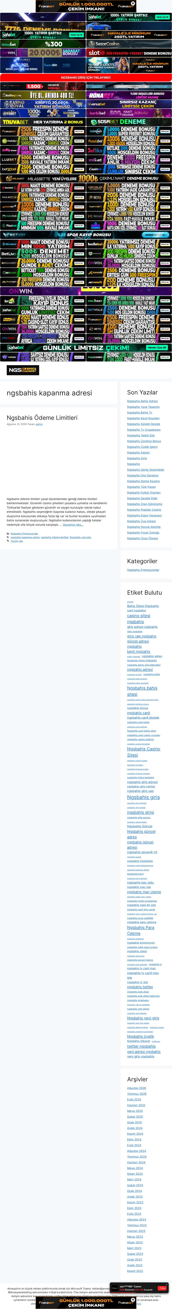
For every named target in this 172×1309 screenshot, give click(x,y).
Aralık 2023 (135, 1196)
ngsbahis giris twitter (141, 786)
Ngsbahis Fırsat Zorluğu (143, 532)
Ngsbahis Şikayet (138, 1041)
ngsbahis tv (155, 964)
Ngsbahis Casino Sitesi (143, 752)
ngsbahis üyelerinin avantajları (140, 1032)
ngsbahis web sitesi (138, 991)
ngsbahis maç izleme (144, 892)
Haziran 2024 (136, 1162)
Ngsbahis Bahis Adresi (142, 401)
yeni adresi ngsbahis (144, 1051)
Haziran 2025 (136, 1105)
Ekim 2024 (134, 1139)
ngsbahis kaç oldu (140, 882)
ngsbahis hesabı (134, 857)
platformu (156, 1041)
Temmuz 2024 (137, 1156)
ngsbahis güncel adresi (140, 844)
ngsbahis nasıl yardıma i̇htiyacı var (142, 914)
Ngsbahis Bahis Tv (139, 412)
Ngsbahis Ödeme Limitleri (42, 417)
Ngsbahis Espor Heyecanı (144, 515)
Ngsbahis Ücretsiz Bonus (144, 441)
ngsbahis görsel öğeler (137, 822)
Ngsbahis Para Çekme (140, 930)
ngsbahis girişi (140, 812)
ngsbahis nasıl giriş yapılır (141, 909)
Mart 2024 (134, 1179)
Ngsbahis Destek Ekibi (142, 498)
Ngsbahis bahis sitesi (142, 691)
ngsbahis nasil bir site (141, 905)
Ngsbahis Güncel (139, 826)
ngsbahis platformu (135, 939)
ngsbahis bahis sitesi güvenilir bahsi (143, 700)
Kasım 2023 (135, 1202)
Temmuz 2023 (137, 1225)
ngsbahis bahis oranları (137, 679)
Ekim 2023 (134, 1208)
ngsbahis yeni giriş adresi (138, 1023)
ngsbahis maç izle (139, 887)
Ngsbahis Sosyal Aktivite (144, 527)
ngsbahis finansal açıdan (137, 769)
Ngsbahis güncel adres (141, 834)
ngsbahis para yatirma (141, 922)
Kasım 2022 (135, 1271)
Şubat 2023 (135, 1254)
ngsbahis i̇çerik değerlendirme (140, 865)
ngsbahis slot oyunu (135, 956)
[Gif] (86, 178)
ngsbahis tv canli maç (141, 968)
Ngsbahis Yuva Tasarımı (143, 407)
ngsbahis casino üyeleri (137, 761)
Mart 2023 (134, 1248)
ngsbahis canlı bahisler (137, 727)
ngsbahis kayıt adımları (137, 878)
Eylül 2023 (134, 1214)
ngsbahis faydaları (135, 765)
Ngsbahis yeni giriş (80, 537)
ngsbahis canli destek (143, 718)
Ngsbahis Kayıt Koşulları (143, 418)
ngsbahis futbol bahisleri (140, 777)
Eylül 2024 (134, 1145)
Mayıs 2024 (135, 1168)
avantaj (130, 602)
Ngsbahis (133, 464)
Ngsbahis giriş (143, 797)
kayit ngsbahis (138, 651)
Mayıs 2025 (135, 1111)
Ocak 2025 (134, 1122)
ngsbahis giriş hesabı (136, 807)
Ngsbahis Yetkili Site (141, 435)
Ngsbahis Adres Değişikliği (142, 660)
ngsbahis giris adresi (142, 782)
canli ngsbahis (136, 610)
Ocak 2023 (134, 1259)
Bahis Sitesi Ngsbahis (143, 606)
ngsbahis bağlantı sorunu (138, 704)
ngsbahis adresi (140, 669)
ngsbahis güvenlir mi (142, 852)
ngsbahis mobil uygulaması (142, 900)
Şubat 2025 (135, 1116)
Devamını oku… (73, 524)
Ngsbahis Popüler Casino (144, 509)
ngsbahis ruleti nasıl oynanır (142, 947)
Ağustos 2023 (136, 1219)
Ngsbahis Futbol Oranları (144, 492)
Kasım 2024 (135, 1133)
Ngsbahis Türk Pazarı (141, 487)
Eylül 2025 (134, 1099)
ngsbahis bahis (151, 674)
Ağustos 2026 (136, 1088)
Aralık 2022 (134, 1265)
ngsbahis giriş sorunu (138, 817)
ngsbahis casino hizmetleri (138, 744)
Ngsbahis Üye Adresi (141, 521)
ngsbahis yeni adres (138, 1008)
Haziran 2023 (136, 1231)
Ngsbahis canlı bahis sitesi (141, 730)
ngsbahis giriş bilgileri (136, 803)
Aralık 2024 (135, 1128)
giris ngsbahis (134, 631)
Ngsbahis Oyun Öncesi (142, 538)
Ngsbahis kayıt (135, 873)
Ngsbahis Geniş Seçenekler (145, 469)
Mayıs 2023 (135, 1236)
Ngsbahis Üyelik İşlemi (142, 447)
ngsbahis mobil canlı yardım (139, 897)
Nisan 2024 (135, 1174)
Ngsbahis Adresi (138, 452)
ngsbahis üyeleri (157, 1027)
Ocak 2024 (134, 1191)
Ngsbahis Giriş (137, 458)
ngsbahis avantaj (134, 674)
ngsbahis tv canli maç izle (143, 975)
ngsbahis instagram (140, 861)
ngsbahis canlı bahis (138, 722)
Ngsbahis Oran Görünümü (144, 504)
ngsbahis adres (152, 656)
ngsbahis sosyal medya (140, 959)
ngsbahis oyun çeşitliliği (140, 918)
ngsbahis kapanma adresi (25, 537)
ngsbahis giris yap (140, 791)
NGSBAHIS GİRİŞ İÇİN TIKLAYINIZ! (86, 77)
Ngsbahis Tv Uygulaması (144, 429)
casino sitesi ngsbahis (138, 618)
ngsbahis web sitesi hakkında (143, 995)
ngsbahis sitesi (137, 951)
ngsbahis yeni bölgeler (137, 1013)
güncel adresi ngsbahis (138, 643)
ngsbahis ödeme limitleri (54, 537)
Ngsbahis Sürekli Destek (143, 424)
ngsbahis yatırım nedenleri (138, 1005)
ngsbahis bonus (137, 708)
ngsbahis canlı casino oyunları (143, 735)
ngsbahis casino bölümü (140, 739)
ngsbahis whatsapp (138, 1000)
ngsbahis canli (138, 713)
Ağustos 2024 (136, 1151)
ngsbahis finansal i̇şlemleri (138, 774)
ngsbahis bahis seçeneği (137, 683)
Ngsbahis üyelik (140, 1036)
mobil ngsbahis (133, 657)
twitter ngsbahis (141, 1046)
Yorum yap (17, 541)
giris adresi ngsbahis (142, 627)
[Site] (43, 131)
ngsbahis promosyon (141, 942)
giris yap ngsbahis (141, 636)
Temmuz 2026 (137, 1093)
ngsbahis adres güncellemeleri (143, 664)
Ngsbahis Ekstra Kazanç (143, 481)
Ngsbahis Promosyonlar (24, 533)
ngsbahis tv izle (137, 982)
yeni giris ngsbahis (140, 1056)
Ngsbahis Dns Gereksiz (143, 475)
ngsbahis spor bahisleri (137, 965)
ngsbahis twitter (140, 987)
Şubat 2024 (135, 1185)
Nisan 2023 (135, 1242)
